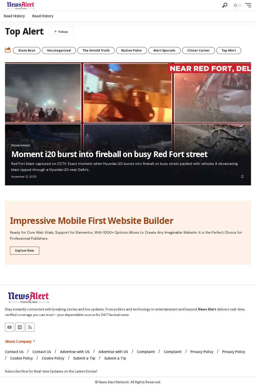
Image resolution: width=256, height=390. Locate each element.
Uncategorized (59, 50)
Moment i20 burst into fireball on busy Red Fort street (109, 154)
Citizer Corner (198, 50)
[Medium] (19, 327)
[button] (224, 5)
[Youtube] (9, 327)
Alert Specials (165, 50)
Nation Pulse (131, 50)
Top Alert (229, 50)
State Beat (26, 50)
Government (20, 145)
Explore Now (24, 250)
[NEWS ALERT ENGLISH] (20, 5)
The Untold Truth (96, 50)
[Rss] (30, 327)
